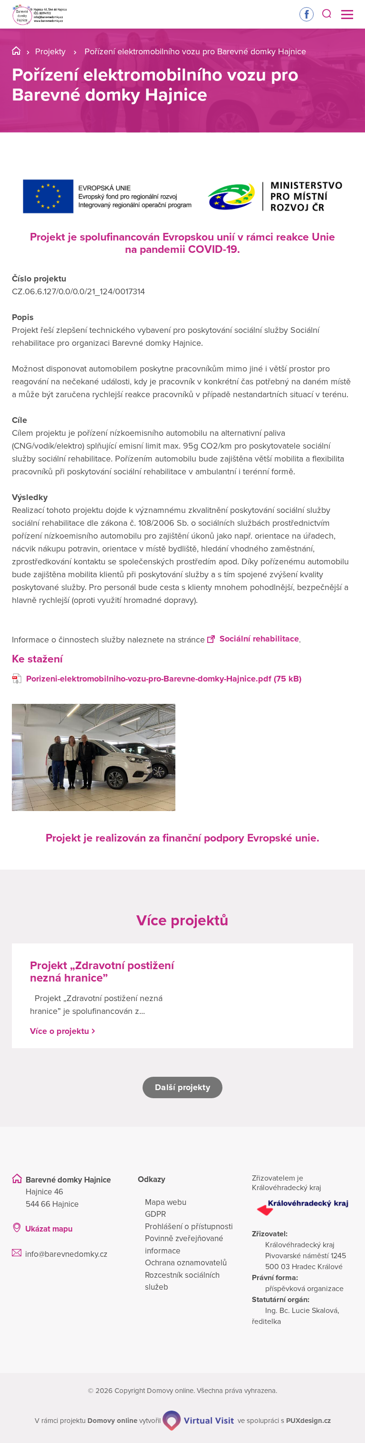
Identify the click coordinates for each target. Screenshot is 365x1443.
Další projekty (182, 1087)
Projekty (50, 51)
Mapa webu (165, 1202)
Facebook (306, 14)
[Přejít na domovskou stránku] (39, 14)
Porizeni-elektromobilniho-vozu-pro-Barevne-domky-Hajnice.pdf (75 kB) (163, 678)
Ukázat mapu (49, 1229)
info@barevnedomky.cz (66, 1254)
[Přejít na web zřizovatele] (302, 1208)
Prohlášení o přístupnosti (189, 1227)
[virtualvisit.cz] (198, 1421)
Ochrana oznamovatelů (186, 1263)
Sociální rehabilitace (259, 638)
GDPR (155, 1214)
